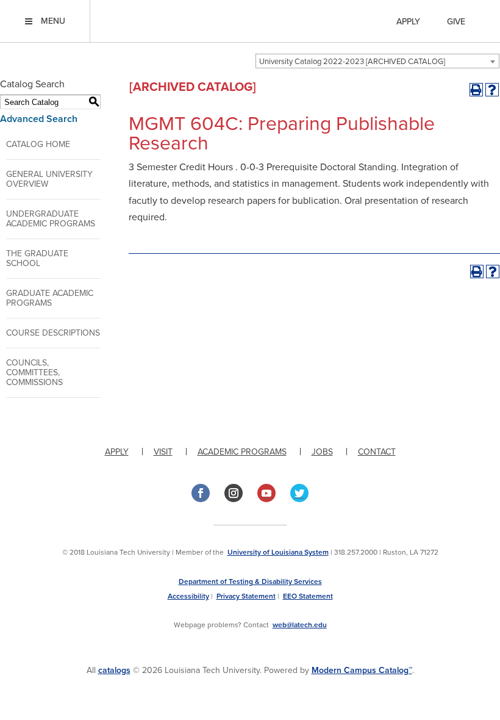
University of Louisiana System (278, 552)
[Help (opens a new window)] (492, 89)
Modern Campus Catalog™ (362, 670)
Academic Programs (242, 452)
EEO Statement (308, 596)
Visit (163, 452)
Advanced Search (38, 119)
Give (456, 21)
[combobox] (377, 61)
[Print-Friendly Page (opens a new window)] (476, 89)
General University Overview (49, 179)
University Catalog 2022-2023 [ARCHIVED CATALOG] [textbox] (352, 62)
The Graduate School (37, 258)
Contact (377, 452)
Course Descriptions (53, 333)
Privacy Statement (246, 596)
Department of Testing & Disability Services (250, 581)
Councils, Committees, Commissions (34, 372)
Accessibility (188, 596)
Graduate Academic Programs (49, 298)
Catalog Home (38, 144)
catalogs (114, 670)
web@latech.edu (300, 625)
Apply (408, 21)
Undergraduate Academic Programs (50, 219)
